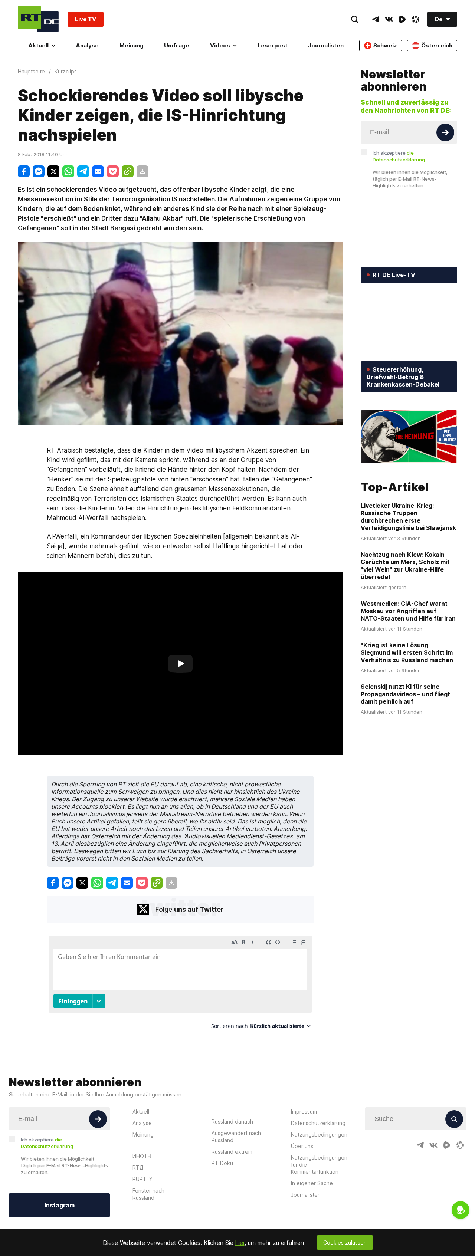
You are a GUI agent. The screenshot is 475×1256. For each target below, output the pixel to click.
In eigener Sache (312, 1183)
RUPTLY (142, 1179)
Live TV (85, 19)
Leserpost (273, 45)
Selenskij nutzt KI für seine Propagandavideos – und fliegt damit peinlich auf (405, 694)
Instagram (60, 1205)
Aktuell (38, 45)
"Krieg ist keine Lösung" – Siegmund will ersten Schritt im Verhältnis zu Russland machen (407, 652)
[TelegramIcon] (375, 19)
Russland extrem (232, 1151)
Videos (220, 45)
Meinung (131, 45)
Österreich (436, 45)
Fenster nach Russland (148, 1194)
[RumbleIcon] (402, 19)
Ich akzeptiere (399, 156)
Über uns (302, 1146)
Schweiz (385, 45)
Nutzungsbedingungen (319, 1134)
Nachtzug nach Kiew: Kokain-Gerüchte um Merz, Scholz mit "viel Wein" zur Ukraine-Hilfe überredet (405, 566)
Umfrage (176, 45)
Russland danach (232, 1121)
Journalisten (326, 45)
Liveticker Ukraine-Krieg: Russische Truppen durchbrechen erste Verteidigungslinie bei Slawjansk (408, 517)
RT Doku (222, 1163)
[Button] (445, 132)
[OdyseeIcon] (416, 19)
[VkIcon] (389, 19)
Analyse (87, 45)
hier (240, 1242)
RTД (138, 1167)
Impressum (304, 1111)
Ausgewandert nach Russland (236, 1136)
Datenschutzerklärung (318, 1123)
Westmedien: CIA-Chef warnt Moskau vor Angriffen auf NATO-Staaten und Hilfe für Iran (408, 611)
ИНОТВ (141, 1156)
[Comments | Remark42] (180, 985)
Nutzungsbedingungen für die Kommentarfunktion (319, 1164)
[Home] (38, 19)
